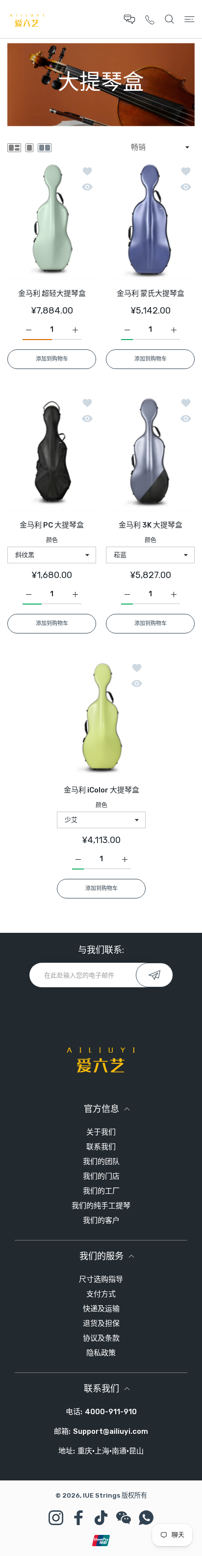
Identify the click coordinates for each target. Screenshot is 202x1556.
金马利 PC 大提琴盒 (52, 525)
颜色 (52, 540)
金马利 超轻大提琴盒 (52, 293)
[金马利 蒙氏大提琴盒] (150, 220)
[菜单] (189, 19)
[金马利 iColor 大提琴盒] (101, 717)
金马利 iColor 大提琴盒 (101, 790)
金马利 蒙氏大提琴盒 (150, 293)
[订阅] (154, 975)
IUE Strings (101, 1495)
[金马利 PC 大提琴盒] (51, 452)
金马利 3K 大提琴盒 (150, 525)
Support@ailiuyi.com (110, 1431)
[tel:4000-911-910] (149, 19)
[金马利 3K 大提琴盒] (150, 452)
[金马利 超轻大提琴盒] (51, 220)
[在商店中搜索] (169, 19)
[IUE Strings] (27, 19)
